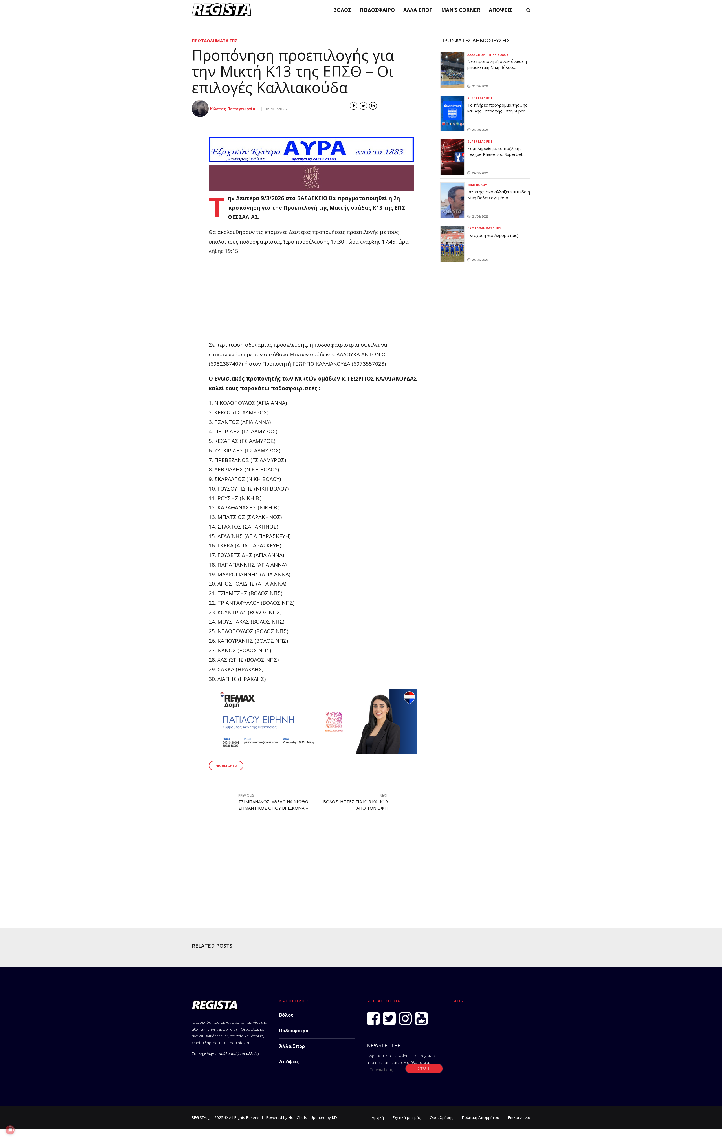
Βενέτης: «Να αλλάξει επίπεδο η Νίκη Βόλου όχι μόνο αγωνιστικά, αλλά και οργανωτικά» (498, 200)
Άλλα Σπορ (418, 9)
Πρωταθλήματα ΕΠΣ (215, 40)
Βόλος (342, 9)
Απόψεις (500, 9)
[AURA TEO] (311, 160)
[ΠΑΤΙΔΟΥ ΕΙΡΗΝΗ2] (313, 751)
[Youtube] (421, 1018)
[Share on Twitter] (363, 106)
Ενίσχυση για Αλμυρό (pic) (492, 235)
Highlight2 (226, 765)
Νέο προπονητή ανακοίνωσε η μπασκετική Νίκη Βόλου (497, 64)
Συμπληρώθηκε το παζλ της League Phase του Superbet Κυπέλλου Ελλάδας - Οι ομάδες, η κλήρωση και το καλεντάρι (498, 157)
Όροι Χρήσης (441, 1117)
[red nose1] (311, 188)
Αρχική (378, 1117)
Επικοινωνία (519, 1117)
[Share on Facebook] (353, 106)
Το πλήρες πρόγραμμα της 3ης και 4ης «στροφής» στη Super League (497, 111)
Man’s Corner (460, 9)
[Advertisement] (313, 300)
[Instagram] (405, 1018)
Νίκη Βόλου (498, 55)
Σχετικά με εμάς (407, 1117)
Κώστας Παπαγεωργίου (234, 108)
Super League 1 (479, 98)
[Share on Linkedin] (373, 106)
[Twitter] (389, 1018)
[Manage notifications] (10, 1129)
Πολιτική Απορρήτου (480, 1117)
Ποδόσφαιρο (377, 9)
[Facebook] (373, 1018)
